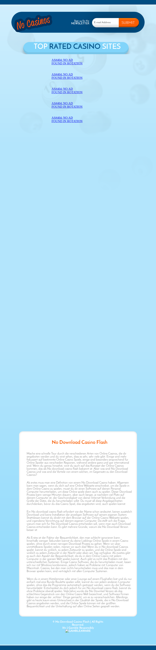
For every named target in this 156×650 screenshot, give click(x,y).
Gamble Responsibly (81, 627)
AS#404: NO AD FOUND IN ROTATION (67, 61)
